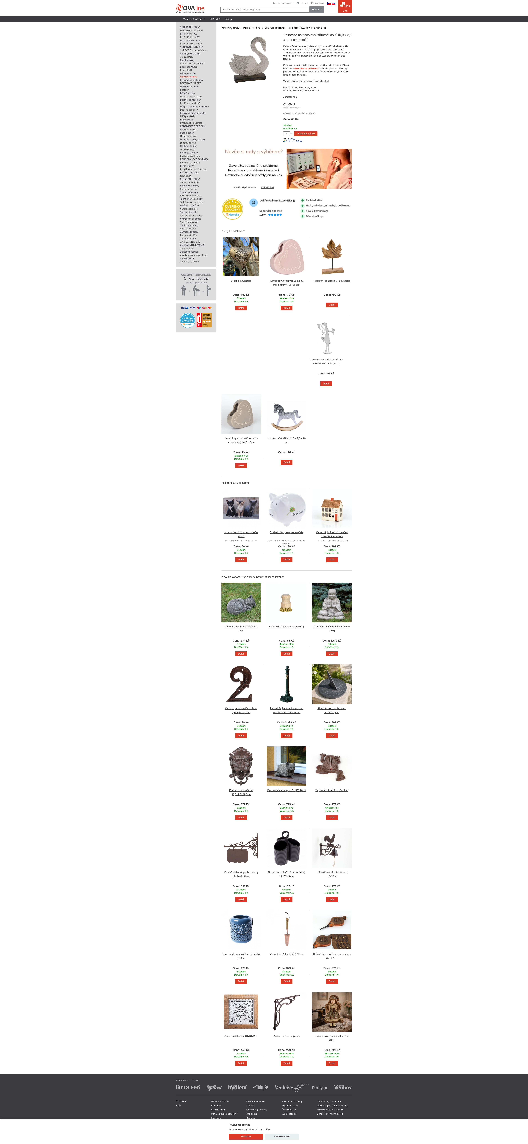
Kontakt (303, 3)
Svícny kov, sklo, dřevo (191, 195)
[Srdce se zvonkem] (241, 277)
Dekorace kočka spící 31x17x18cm (286, 790)
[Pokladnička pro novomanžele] (286, 528)
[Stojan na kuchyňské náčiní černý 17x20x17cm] (286, 868)
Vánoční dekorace (189, 208)
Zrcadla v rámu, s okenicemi (193, 255)
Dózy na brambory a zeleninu (194, 106)
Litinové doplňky (188, 136)
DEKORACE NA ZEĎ (190, 83)
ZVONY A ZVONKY (189, 261)
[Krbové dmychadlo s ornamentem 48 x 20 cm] (332, 950)
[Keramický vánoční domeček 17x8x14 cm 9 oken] (332, 528)
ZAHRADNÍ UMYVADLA (192, 245)
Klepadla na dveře (189, 129)
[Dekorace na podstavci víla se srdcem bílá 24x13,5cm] (326, 355)
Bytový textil (186, 70)
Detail (241, 308)
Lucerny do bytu (188, 142)
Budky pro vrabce (188, 66)
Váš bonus (319, 3)
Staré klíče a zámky (189, 185)
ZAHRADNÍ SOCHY (190, 241)
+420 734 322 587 (285, 3)
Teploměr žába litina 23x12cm (331, 790)
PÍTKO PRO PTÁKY (190, 37)
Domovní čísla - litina (190, 40)
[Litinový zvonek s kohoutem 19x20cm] (332, 868)
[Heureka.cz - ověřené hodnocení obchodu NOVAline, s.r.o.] (187, 327)
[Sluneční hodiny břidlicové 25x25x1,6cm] (332, 704)
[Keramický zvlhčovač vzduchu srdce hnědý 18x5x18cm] (241, 434)
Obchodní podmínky (256, 1109)
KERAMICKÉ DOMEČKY (192, 126)
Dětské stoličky (187, 93)
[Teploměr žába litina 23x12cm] (332, 786)
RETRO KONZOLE (189, 172)
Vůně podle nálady (189, 225)
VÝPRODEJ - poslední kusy (193, 50)
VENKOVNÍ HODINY (190, 27)
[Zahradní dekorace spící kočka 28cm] (241, 622)
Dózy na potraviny (189, 109)
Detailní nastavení (282, 1136)
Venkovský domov (230, 27)
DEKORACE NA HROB (191, 30)
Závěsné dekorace (189, 251)
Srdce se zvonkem (241, 280)
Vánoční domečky (188, 212)
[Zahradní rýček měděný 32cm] (286, 950)
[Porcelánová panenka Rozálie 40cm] (332, 1032)
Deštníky (184, 89)
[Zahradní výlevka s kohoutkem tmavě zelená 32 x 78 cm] (286, 704)
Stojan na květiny (188, 188)
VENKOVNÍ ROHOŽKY (191, 46)
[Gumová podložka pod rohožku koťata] (241, 528)
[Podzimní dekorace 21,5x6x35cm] (332, 277)
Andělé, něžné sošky (190, 53)
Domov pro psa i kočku (191, 96)
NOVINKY (215, 19)
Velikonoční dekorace (190, 218)
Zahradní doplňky (188, 235)
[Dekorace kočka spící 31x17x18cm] (286, 786)
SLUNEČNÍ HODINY (190, 179)
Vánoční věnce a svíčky (191, 215)
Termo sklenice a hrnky (191, 198)
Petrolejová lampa (189, 152)
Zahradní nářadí (188, 238)
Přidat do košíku (306, 133)
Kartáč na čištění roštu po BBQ (286, 626)
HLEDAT (317, 9)
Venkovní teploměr (189, 222)
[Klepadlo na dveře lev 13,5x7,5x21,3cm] (241, 786)
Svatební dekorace (189, 192)
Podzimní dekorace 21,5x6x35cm (332, 280)
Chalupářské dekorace (191, 122)
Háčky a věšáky (188, 116)
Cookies (250, 1117)
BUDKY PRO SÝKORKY (192, 63)
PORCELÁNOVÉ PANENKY (194, 159)
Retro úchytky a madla (191, 43)
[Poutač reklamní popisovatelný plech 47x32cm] (241, 868)
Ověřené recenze (255, 1101)
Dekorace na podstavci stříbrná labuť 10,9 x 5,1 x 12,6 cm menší (296, 27)
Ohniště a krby (187, 149)
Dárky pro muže (188, 73)
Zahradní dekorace (189, 231)
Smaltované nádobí (189, 182)
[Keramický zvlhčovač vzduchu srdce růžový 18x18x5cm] (286, 277)
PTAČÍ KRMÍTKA (188, 33)
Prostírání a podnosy (190, 162)
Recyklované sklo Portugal (193, 169)
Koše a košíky (187, 132)
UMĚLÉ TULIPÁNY (189, 205)
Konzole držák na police (286, 1036)
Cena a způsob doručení (224, 1113)
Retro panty (185, 175)
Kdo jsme (216, 1117)
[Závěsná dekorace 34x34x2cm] (241, 1032)
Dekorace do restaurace (192, 79)
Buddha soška (187, 60)
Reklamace (217, 1105)
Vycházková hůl (188, 228)
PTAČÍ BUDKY (187, 165)
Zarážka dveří (186, 248)
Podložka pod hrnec (190, 155)
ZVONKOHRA (187, 258)
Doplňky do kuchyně (190, 103)
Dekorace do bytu (188, 76)
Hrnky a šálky (186, 119)
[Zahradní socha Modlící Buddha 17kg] (332, 622)
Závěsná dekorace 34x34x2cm (241, 1036)
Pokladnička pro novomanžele (286, 532)
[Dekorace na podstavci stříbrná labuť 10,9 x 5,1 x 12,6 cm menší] (248, 86)
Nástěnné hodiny (188, 146)
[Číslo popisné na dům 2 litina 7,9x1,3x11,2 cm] (241, 704)
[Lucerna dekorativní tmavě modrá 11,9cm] (241, 950)
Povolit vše (246, 1136)
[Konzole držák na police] (286, 1032)
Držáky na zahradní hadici (193, 113)
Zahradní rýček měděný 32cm (286, 954)
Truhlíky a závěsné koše (192, 202)
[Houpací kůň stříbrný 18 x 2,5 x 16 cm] (286, 434)
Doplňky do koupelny (190, 99)
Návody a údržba (220, 1101)
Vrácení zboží (218, 1109)
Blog (178, 1105)
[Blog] (229, 19)
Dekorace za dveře (189, 86)
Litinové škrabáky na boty (192, 139)
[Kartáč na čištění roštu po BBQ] (286, 622)
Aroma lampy (186, 56)
